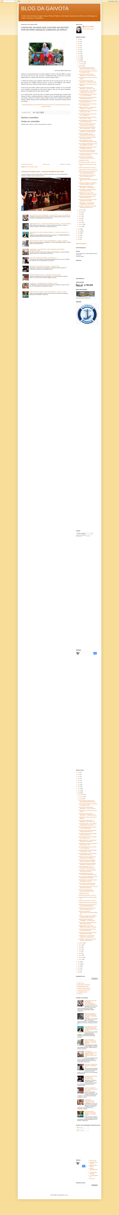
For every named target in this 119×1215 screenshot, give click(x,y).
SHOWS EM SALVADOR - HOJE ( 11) (87, 162)
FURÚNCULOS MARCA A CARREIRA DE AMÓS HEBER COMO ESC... (88, 183)
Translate (87, 536)
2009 (79, 239)
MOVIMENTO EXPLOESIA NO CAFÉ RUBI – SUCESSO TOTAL (44, 266)
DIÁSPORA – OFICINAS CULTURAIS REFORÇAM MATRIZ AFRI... (87, 207)
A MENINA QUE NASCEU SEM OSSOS (88, 169)
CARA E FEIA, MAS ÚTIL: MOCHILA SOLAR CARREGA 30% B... (87, 176)
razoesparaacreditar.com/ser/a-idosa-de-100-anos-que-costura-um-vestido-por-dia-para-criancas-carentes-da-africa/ (46, 105)
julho (80, 214)
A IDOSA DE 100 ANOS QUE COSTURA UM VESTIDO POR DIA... (88, 154)
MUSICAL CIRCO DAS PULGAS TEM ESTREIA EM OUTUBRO (87, 200)
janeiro (80, 226)
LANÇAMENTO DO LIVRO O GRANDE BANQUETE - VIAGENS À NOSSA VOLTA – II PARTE (91, 1028)
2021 (79, 47)
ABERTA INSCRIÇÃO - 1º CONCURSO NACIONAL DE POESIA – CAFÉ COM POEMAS (50, 223)
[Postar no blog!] (38, 112)
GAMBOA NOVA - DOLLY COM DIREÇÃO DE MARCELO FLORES (87, 193)
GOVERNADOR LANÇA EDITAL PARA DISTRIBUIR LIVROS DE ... (88, 148)
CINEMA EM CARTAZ (84, 160)
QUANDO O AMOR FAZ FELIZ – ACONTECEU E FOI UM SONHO (45, 275)
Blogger (66, 1195)
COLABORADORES (82, 992)
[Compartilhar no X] (40, 112)
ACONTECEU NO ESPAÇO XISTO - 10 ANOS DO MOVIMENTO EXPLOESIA (42, 171)
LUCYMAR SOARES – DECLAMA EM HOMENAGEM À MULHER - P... (88, 91)
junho (80, 216)
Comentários (81, 1130)
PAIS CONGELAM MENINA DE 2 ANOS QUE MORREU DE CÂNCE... (88, 144)
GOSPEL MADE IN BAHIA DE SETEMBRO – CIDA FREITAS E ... (87, 187)
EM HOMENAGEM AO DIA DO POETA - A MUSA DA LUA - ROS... (88, 111)
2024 (79, 41)
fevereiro (81, 224)
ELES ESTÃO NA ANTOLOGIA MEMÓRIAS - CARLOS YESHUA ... (87, 75)
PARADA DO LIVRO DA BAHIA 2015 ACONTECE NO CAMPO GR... (87, 124)
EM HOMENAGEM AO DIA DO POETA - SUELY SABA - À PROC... (88, 118)
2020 (79, 49)
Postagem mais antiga (65, 164)
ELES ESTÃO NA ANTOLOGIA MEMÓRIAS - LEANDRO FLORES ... (88, 81)
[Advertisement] (97, 340)
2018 (79, 53)
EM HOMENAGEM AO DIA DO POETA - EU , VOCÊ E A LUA (88, 104)
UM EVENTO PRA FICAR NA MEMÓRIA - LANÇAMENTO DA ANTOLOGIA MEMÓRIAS (50, 215)
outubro (81, 66)
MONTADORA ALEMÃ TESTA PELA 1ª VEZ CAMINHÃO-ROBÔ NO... (88, 172)
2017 (79, 56)
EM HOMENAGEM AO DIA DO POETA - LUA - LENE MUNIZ (88, 114)
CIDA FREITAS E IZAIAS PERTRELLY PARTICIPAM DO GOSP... (87, 190)
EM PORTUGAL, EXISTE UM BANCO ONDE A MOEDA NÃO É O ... (87, 98)
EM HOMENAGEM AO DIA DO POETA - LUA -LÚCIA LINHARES (88, 95)
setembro (81, 210)
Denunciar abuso (81, 243)
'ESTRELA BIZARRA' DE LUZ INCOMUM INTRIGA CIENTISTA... (87, 134)
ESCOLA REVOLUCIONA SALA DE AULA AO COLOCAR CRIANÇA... (87, 151)
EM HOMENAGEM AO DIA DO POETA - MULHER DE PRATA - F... (88, 101)
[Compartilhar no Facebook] (41, 112)
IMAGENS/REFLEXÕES (83, 986)
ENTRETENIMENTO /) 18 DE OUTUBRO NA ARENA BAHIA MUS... (88, 141)
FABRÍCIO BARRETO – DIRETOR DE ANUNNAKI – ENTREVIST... (87, 108)
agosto (80, 212)
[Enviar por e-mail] (36, 112)
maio (80, 218)
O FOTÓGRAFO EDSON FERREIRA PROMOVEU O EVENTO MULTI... (87, 131)
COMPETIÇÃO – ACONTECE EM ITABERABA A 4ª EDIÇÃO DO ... (87, 203)
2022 (79, 45)
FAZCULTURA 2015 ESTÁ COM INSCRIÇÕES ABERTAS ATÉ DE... (87, 68)
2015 (79, 60)
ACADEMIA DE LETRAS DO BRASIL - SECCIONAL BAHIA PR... (88, 138)
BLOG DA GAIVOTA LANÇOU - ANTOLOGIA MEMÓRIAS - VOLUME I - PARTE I (48, 292)
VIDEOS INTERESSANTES (83, 988)
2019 (79, 51)
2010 (79, 237)
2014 (79, 229)
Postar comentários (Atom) (31, 166)
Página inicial (46, 164)
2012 (79, 233)
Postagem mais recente (27, 164)
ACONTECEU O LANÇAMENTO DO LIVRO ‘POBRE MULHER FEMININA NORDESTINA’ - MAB (91, 1054)
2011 (79, 235)
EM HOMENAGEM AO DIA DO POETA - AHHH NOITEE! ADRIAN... (88, 121)
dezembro (81, 61)
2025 (79, 39)
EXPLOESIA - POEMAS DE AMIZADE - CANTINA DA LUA (43, 257)
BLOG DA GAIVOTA (45, 8)
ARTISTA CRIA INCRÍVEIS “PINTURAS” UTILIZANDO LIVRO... (88, 71)
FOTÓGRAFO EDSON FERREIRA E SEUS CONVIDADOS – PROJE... (87, 128)
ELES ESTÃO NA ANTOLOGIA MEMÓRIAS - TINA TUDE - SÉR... (87, 88)
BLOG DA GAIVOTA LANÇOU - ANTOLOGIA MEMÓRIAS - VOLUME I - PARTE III (48, 240)
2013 (79, 231)
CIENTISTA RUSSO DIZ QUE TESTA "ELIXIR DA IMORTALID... (87, 197)
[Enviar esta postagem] (33, 112)
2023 (79, 43)
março (80, 222)
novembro (81, 63)
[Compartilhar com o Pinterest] (43, 112)
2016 (79, 58)
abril (80, 220)
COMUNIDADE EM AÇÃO (83, 990)
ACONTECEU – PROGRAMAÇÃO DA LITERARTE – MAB (43, 283)
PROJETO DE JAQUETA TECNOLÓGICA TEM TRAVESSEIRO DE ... (88, 180)
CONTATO (79, 993)
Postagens (80, 1127)
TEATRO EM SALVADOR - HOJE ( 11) (87, 167)
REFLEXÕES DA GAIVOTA (83, 984)
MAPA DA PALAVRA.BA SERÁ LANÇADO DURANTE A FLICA (87, 157)
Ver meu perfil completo (88, 29)
